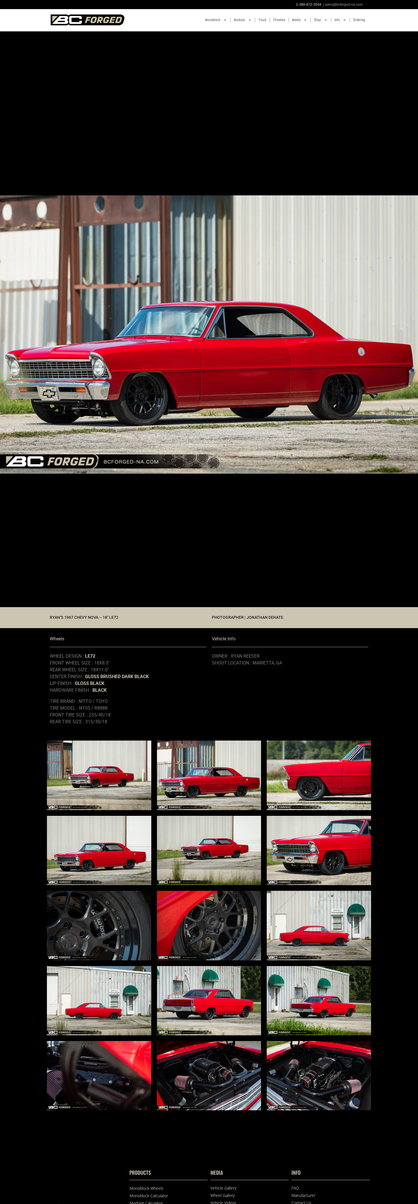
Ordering (359, 19)
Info (337, 19)
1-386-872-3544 (308, 5)
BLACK (99, 690)
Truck (262, 19)
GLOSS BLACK (89, 683)
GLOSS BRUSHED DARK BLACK (117, 676)
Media (296, 19)
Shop (317, 19)
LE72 (90, 656)
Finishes (279, 19)
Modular (239, 19)
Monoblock (212, 19)
